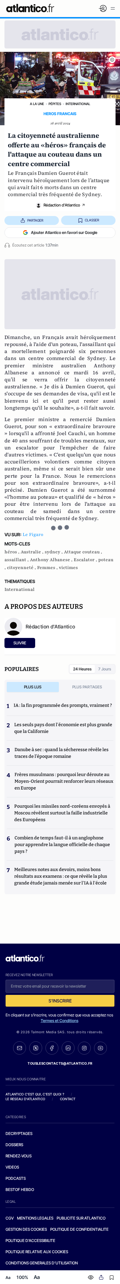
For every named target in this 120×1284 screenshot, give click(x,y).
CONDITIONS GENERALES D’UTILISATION (42, 1262)
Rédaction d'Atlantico (62, 205)
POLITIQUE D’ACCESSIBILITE (30, 1240)
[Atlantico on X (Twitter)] (35, 1048)
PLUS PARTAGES (87, 686)
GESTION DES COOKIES (26, 1229)
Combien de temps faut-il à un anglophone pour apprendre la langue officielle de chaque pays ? (62, 844)
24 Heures (82, 669)
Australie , (33, 552)
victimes (68, 568)
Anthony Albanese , (52, 560)
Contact (68, 1099)
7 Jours (104, 669)
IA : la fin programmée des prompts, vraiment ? (63, 705)
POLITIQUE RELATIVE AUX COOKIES (37, 1251)
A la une (37, 104)
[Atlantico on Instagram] (84, 1048)
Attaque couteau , (83, 552)
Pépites (55, 104)
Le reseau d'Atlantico (25, 1099)
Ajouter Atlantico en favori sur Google (64, 232)
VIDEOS (12, 1167)
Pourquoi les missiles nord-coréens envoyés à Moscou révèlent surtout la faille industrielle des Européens (62, 813)
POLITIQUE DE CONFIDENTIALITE (79, 1229)
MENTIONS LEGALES (35, 1218)
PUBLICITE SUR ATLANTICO (81, 1218)
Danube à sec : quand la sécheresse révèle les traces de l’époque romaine (62, 753)
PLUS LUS (33, 686)
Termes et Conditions (59, 1020)
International (78, 104)
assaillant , (17, 560)
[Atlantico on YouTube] (100, 1048)
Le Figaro (33, 534)
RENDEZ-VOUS (19, 1155)
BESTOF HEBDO (20, 1189)
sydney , (54, 552)
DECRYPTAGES (19, 1133)
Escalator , (86, 560)
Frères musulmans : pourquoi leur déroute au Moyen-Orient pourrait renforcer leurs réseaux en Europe (64, 781)
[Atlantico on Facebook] (51, 1048)
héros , (12, 552)
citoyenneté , (22, 568)
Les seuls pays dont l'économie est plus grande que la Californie (63, 728)
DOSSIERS (14, 1144)
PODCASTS (16, 1178)
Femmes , (48, 568)
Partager (35, 220)
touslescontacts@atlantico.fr (60, 1063)
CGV (10, 1218)
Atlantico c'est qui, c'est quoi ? (35, 1094)
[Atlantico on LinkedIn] (68, 1048)
